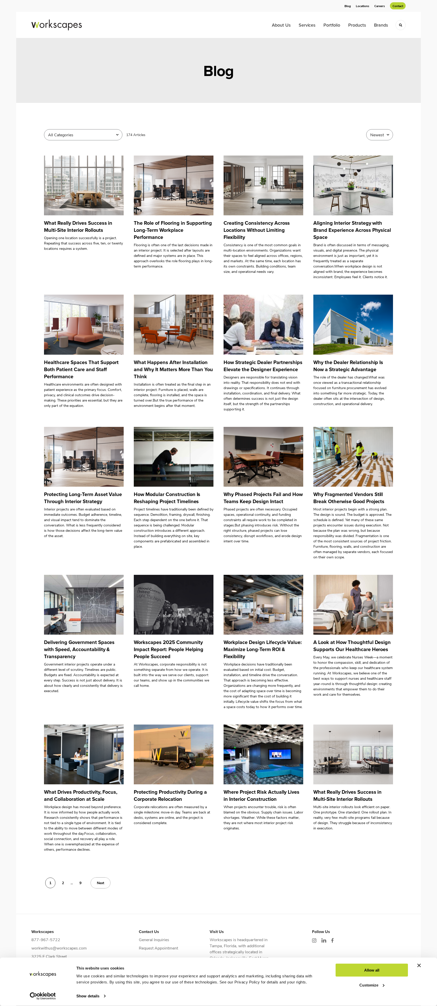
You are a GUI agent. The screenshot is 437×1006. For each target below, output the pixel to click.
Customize (368, 985)
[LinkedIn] (323, 940)
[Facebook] (332, 940)
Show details (87, 996)
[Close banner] (419, 965)
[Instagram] (314, 940)
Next (100, 882)
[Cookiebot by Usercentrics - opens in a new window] (43, 996)
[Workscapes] (56, 25)
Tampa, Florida (223, 945)
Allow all (371, 970)
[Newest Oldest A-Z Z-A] (379, 134)
